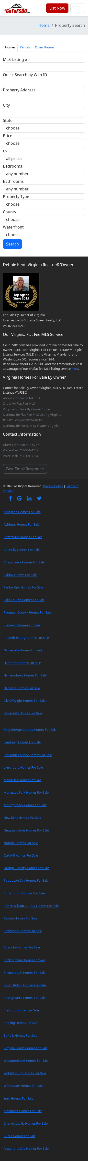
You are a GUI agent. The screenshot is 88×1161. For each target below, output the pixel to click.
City (6, 105)
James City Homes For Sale (23, 713)
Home (44, 25)
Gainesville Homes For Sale (23, 650)
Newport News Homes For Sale (26, 830)
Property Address (19, 90)
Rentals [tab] (25, 47)
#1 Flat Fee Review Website (22, 420)
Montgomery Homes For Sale (25, 805)
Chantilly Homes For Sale (22, 549)
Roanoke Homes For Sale (22, 947)
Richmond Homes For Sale (23, 931)
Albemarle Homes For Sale (23, 1111)
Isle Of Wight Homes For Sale (24, 700)
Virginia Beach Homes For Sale (25, 1048)
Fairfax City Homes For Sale (23, 587)
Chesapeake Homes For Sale (24, 562)
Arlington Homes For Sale (22, 512)
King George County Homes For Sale (30, 729)
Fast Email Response (25, 469)
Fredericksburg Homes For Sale (26, 637)
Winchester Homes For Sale (23, 1085)
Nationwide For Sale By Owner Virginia (31, 425)
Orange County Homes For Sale (26, 868)
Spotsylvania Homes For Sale (24, 997)
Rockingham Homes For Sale (24, 960)
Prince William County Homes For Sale (31, 905)
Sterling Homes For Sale (21, 1022)
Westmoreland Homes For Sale (26, 1060)
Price (7, 135)
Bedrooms (12, 166)
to (5, 151)
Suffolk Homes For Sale (20, 1035)
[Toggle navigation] (77, 8)
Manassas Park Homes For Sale (26, 792)
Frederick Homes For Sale (22, 625)
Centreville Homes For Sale (23, 537)
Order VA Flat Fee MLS (19, 403)
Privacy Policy (53, 486)
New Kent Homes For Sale (22, 817)
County (9, 212)
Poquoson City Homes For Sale (26, 880)
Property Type (16, 196)
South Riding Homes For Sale (25, 985)
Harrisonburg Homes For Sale (25, 675)
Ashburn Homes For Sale (21, 524)
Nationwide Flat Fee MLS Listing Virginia (32, 414)
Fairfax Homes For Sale (20, 575)
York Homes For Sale (18, 1098)
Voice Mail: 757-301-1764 (20, 456)
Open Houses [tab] (45, 47)
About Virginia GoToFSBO (21, 398)
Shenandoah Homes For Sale (24, 972)
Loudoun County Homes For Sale (28, 755)
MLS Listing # (15, 59)
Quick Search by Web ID (25, 74)
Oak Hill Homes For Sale (21, 855)
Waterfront (13, 227)
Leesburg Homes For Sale (22, 742)
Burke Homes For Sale (19, 1136)
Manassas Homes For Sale (22, 780)
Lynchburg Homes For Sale (23, 767)
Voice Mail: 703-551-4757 (20, 450)
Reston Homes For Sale (20, 918)
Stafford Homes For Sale (21, 1010)
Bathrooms (13, 181)
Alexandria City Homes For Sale (26, 1148)
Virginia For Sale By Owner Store (26, 409)
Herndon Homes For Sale (22, 688)
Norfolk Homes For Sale (21, 843)
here (74, 368)
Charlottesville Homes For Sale (26, 1123)
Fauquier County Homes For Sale (27, 612)
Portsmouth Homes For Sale (24, 893)
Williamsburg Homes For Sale (25, 1073)
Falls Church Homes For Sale (24, 600)
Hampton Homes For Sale (22, 662)
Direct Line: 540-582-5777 (21, 445)
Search (12, 244)
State (7, 120)
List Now (57, 8)
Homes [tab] (10, 47)
